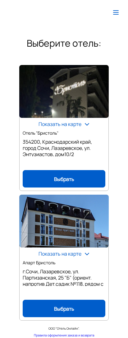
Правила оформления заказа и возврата (64, 335)
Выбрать (64, 179)
